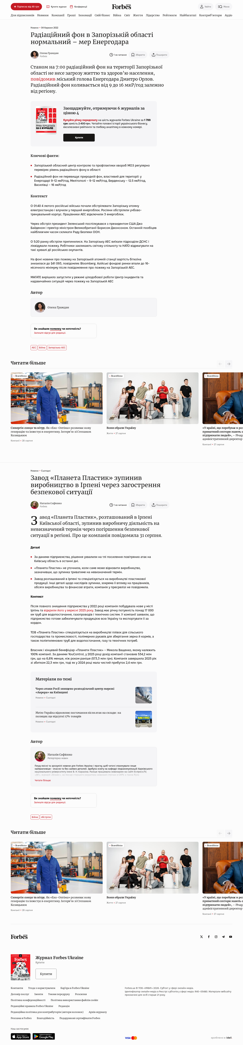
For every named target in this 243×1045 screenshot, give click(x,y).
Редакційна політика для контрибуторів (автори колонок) (47, 1012)
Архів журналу (98, 1012)
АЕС (34, 347)
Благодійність (45, 1018)
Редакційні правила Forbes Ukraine (32, 1006)
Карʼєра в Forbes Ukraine (75, 988)
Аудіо (228, 15)
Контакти (17, 988)
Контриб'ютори (210, 15)
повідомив (43, 79)
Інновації (85, 15)
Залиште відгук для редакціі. (50, 333)
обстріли (46, 817)
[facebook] (208, 936)
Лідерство (153, 15)
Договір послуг (20, 994)
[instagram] (216, 936)
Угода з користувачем (41, 988)
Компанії (58, 15)
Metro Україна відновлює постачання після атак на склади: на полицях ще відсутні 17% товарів (78, 714)
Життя (138, 15)
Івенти (38, 994)
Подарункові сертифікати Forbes (80, 1018)
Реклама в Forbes (21, 1018)
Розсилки (81, 994)
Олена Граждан (49, 53)
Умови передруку (59, 994)
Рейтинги (170, 15)
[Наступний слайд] (228, 364)
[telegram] (223, 936)
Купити (79, 137)
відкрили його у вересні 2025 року (68, 610)
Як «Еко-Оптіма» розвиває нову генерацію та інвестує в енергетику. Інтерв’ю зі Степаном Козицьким (51, 431)
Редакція (64, 1006)
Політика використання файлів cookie (74, 1000)
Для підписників (22, 15)
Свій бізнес (102, 15)
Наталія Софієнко (51, 503)
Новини (43, 15)
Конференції (80, 7)
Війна (117, 15)
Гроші (71, 15)
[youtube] (230, 936)
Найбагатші (188, 15)
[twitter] (201, 936)
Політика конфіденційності (28, 1000)
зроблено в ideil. (221, 1038)
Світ (127, 15)
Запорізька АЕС (56, 347)
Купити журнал (58, 7)
